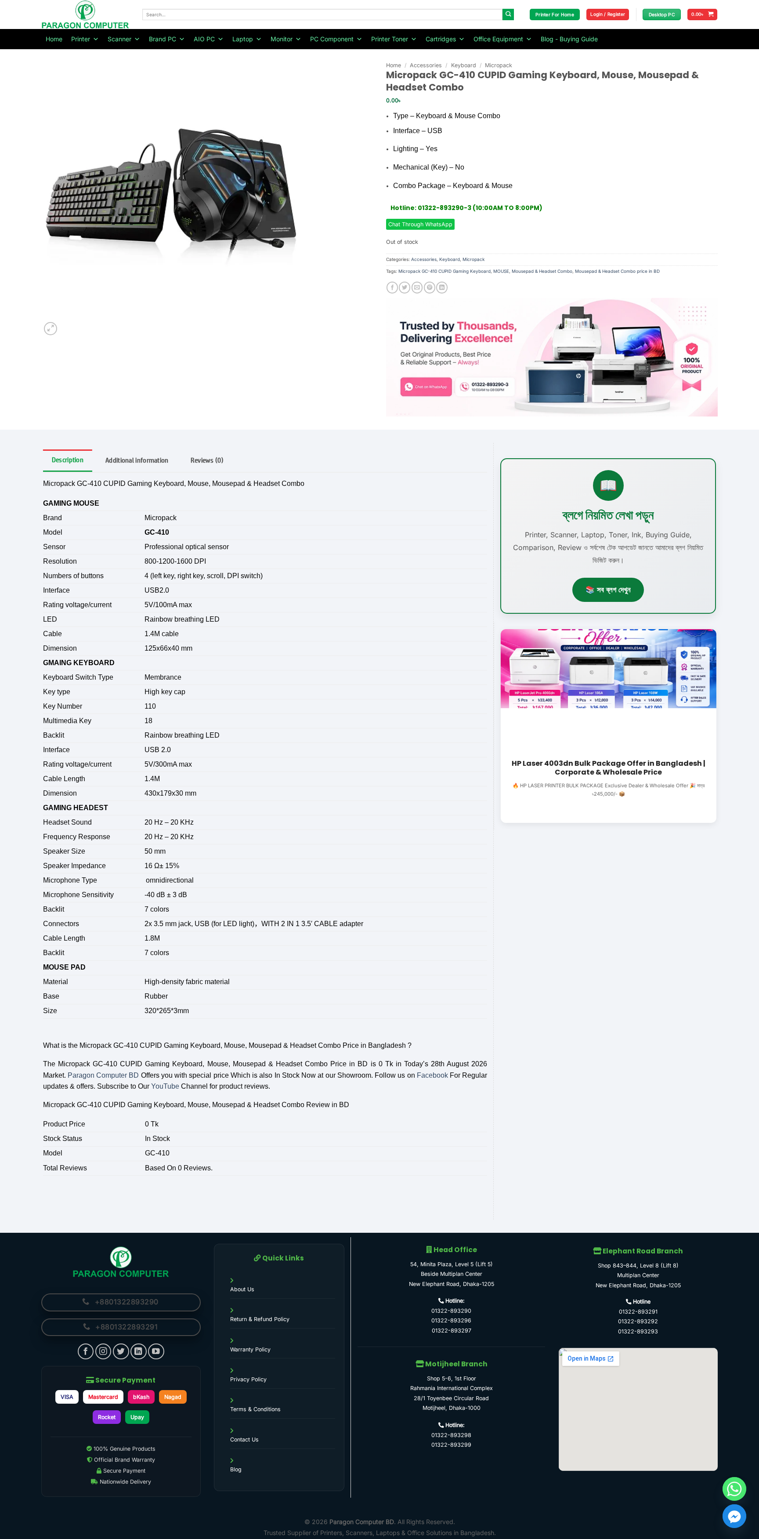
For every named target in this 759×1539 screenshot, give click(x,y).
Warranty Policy (250, 1349)
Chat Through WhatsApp (420, 224)
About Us (242, 1289)
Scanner (119, 39)
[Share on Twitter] (404, 287)
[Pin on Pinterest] (429, 287)
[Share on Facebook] (392, 287)
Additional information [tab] (137, 460)
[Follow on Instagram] (103, 1351)
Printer (80, 39)
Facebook (432, 1075)
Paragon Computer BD (103, 1075)
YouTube (165, 1086)
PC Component (332, 39)
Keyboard (463, 65)
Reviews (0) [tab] (207, 460)
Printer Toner (389, 39)
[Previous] (498, 725)
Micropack (498, 65)
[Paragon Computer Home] (121, 1262)
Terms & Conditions (255, 1409)
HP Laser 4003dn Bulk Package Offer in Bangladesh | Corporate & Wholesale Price (608, 768)
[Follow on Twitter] (121, 1351)
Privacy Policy (248, 1379)
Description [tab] (67, 460)
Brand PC (162, 39)
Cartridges (441, 39)
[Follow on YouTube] (156, 1351)
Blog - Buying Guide (569, 39)
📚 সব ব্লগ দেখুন (608, 589)
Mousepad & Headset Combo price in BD (617, 271)
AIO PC (204, 39)
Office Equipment (498, 39)
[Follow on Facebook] (86, 1351)
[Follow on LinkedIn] (138, 1351)
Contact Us (244, 1439)
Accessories (426, 65)
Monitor (282, 39)
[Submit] (508, 15)
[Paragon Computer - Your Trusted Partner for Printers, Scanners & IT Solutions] (85, 14)
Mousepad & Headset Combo (542, 271)
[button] (607, 14)
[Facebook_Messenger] (734, 1516)
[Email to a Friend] (417, 287)
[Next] (717, 725)
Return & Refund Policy (259, 1319)
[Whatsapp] (734, 1489)
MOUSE (501, 271)
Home (54, 39)
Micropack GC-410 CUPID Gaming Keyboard (444, 271)
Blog (236, 1469)
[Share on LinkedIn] (442, 287)
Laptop (242, 39)
